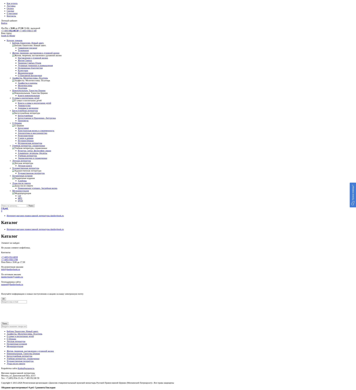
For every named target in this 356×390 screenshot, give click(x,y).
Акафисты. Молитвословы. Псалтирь (24, 334)
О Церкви (11, 339)
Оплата (10, 8)
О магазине (12, 13)
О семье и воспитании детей (20, 336)
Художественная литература (20, 361)
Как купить (12, 3)
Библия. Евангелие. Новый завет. (22, 331)
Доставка (11, 6)
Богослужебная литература (19, 356)
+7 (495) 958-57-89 (27, 31)
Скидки (10, 11)
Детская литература (16, 341)
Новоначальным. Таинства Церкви (23, 353)
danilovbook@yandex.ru (12, 277)
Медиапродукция (15, 346)
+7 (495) (9, 31)
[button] (353, 195)
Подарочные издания (17, 344)
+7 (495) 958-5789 (9, 259)
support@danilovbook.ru (12, 284)
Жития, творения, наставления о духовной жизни (30, 351)
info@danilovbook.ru (10, 269)
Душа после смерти (16, 363)
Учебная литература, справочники (23, 358)
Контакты (11, 16)
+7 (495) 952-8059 (9, 257)
